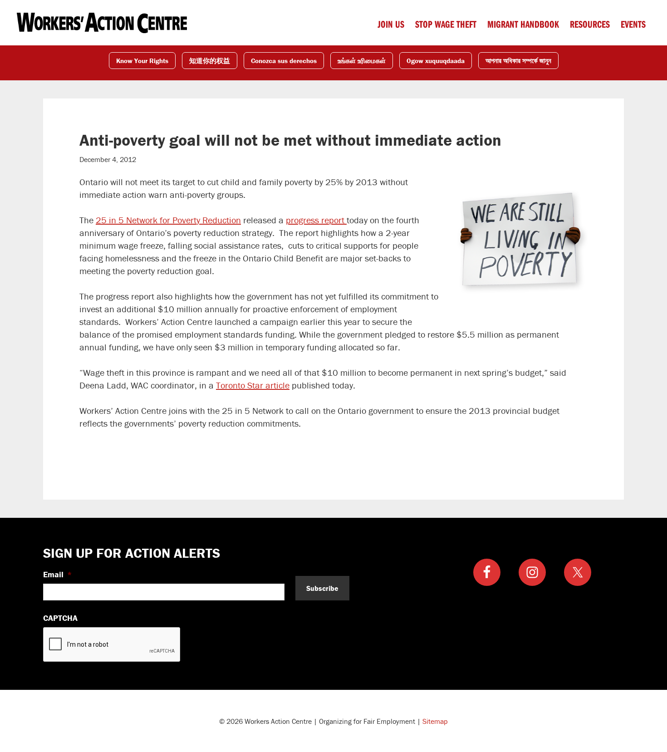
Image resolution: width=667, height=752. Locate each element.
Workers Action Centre (102, 22)
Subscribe (322, 588)
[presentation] (112, 645)
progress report (316, 220)
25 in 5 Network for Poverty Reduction (168, 220)
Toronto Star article (252, 385)
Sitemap (435, 721)
